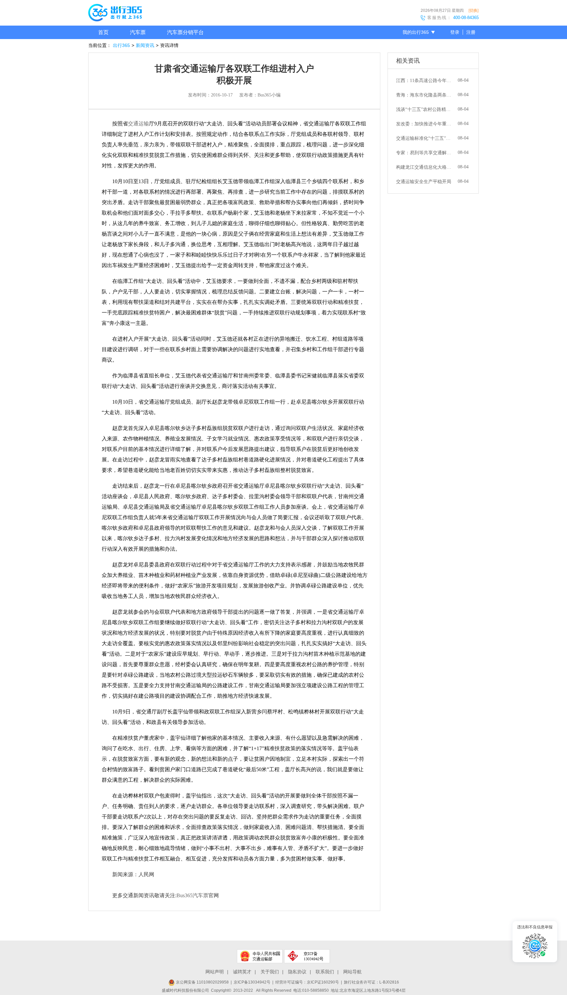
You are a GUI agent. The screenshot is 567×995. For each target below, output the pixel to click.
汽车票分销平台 (185, 32)
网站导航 (352, 971)
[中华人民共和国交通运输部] (260, 956)
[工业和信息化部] (307, 956)
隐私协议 (297, 971)
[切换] (473, 10)
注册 (470, 32)
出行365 (121, 45)
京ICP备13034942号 (252, 982)
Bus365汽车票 (192, 895)
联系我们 (325, 971)
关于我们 (270, 971)
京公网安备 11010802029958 (202, 982)
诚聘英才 (242, 971)
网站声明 (214, 971)
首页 (103, 32)
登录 (454, 32)
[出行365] (115, 14)
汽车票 (138, 32)
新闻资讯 (145, 45)
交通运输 (138, 123)
